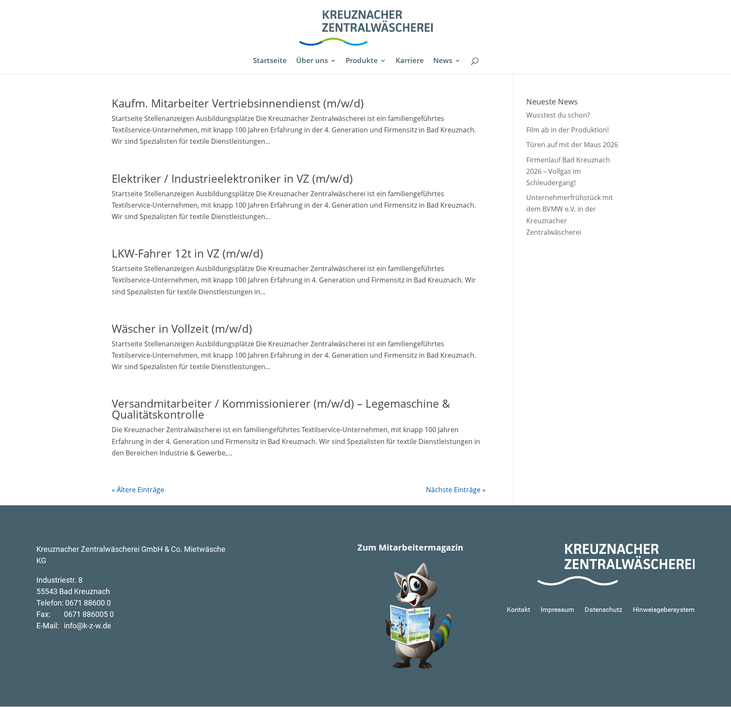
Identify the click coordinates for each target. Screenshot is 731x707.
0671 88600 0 (88, 602)
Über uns (312, 61)
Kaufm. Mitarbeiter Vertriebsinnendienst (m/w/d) (238, 103)
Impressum (557, 610)
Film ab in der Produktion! (567, 129)
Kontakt (518, 610)
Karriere (410, 61)
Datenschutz (603, 610)
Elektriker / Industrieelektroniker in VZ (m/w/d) (232, 178)
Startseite (270, 61)
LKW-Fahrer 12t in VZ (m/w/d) (187, 253)
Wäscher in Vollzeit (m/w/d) (182, 328)
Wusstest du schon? (558, 115)
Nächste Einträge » (456, 489)
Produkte (362, 61)
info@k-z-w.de (87, 625)
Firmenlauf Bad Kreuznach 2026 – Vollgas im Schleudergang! (568, 171)
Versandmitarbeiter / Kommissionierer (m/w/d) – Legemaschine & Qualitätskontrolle (281, 409)
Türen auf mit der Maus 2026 (572, 144)
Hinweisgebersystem (664, 610)
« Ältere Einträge (138, 489)
